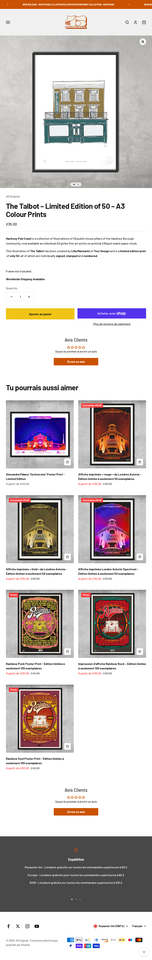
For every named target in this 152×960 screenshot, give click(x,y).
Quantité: (12, 288)
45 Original (13, 196)
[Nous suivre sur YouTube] (36, 926)
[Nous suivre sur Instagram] (27, 926)
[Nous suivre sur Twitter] (17, 926)
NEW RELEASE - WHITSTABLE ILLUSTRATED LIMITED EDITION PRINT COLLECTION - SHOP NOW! (50, 4)
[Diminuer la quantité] (11, 296)
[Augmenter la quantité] (29, 296)
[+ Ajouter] (67, 462)
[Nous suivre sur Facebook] (8, 926)
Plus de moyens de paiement (111, 324)
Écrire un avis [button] (76, 361)
